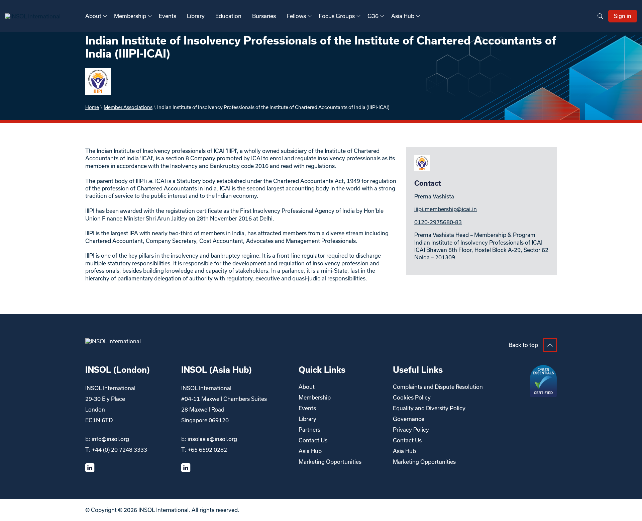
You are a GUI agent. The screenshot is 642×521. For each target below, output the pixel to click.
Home (92, 107)
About (93, 16)
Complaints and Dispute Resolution (438, 386)
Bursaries (264, 16)
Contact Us (313, 440)
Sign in (622, 16)
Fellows (296, 16)
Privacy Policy (411, 429)
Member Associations (128, 107)
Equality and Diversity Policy (429, 408)
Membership (130, 16)
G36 (373, 16)
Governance (408, 419)
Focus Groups (337, 16)
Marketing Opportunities (330, 461)
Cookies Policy (412, 397)
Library (196, 16)
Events (167, 16)
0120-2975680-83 (438, 222)
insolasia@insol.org (212, 439)
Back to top (523, 345)
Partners (309, 429)
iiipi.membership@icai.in (445, 209)
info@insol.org (110, 439)
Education (228, 16)
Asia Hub (402, 16)
